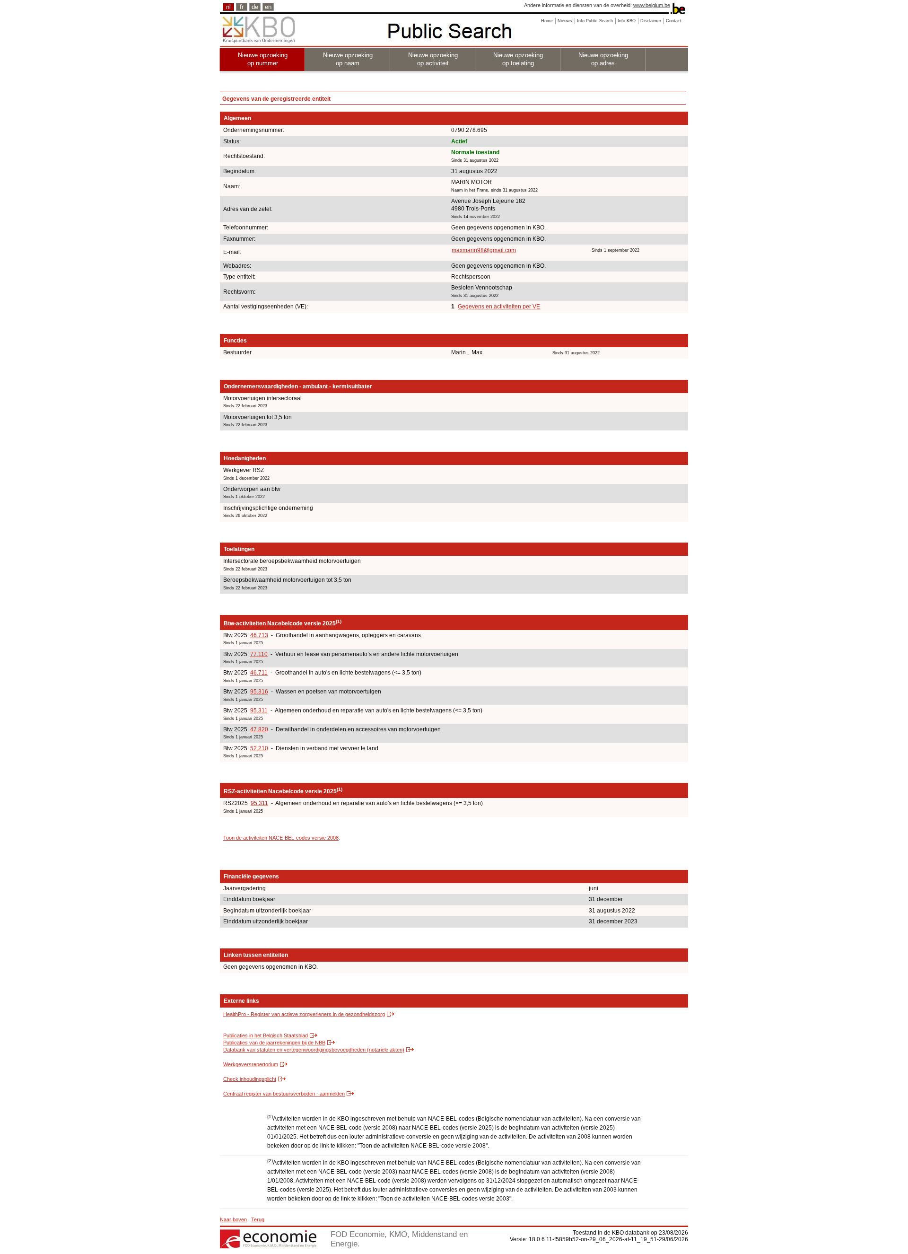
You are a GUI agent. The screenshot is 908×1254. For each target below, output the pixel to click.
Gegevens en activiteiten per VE (499, 306)
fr (242, 6)
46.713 (259, 635)
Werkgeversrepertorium (250, 1064)
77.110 (259, 654)
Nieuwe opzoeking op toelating (518, 59)
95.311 (259, 710)
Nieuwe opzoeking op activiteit (433, 59)
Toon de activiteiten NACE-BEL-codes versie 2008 (281, 838)
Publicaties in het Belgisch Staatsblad (265, 1035)
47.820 (259, 729)
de (255, 6)
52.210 (259, 748)
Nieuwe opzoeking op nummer (263, 59)
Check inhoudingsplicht (249, 1079)
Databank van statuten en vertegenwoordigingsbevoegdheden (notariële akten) (313, 1049)
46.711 (259, 672)
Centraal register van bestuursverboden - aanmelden (284, 1093)
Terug (257, 1219)
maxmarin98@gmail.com (484, 250)
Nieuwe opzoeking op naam (348, 59)
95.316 (259, 691)
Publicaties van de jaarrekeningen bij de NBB (274, 1042)
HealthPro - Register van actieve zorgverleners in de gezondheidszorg (304, 1014)
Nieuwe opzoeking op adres (603, 59)
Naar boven (233, 1219)
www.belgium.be (651, 5)
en (268, 6)
